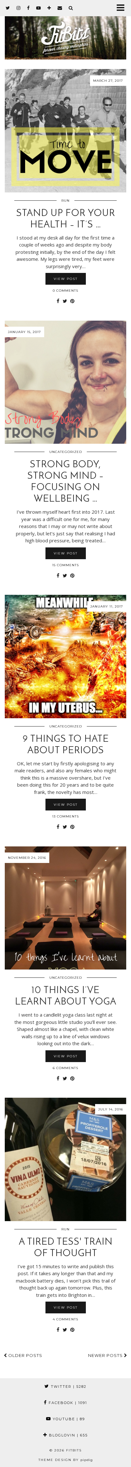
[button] (122, 8)
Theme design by (65, 1460)
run (65, 200)
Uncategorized (65, 452)
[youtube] (38, 8)
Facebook (67, 1403)
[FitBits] (65, 29)
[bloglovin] (49, 8)
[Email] (60, 8)
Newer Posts (106, 1355)
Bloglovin (67, 1435)
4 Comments (65, 1319)
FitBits (74, 1450)
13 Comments (65, 816)
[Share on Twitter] (65, 301)
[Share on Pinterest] (72, 301)
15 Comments (65, 565)
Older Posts (24, 1355)
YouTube (68, 1419)
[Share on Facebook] (58, 301)
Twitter (67, 1386)
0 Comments (65, 291)
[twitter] (8, 8)
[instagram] (19, 8)
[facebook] (28, 8)
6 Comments (65, 1068)
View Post (66, 279)
